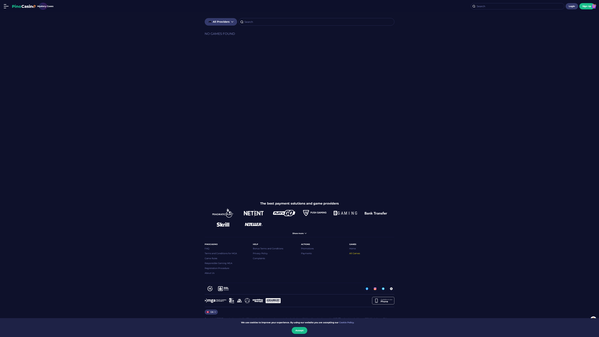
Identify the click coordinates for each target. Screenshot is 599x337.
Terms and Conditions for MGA (221, 253)
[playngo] (284, 213)
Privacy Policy (260, 253)
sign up (586, 6)
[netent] (253, 213)
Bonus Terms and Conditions (268, 248)
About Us (209, 273)
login (572, 6)
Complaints (259, 258)
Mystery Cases (43, 6)
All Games (354, 253)
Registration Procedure (217, 268)
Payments (306, 253)
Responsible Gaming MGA (218, 263)
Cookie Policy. (346, 322)
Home (352, 248)
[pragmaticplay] (223, 213)
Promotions (307, 248)
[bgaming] (345, 213)
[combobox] (517, 6)
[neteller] (253, 224)
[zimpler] (376, 213)
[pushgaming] (314, 213)
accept (299, 330)
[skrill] (223, 224)
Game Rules (211, 258)
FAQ (207, 248)
